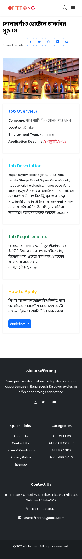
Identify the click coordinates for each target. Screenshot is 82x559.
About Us (20, 436)
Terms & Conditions (20, 450)
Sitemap (20, 465)
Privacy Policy (20, 457)
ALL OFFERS (61, 436)
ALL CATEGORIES (61, 443)
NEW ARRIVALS (61, 457)
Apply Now (18, 323)
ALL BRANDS (61, 450)
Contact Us (20, 443)
